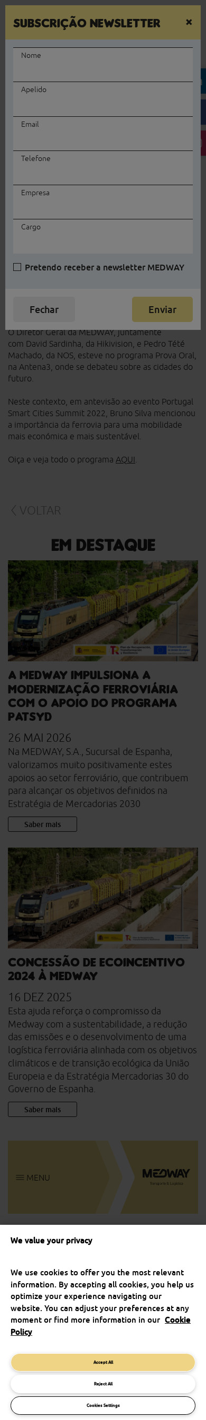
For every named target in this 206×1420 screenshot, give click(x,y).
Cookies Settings (103, 1405)
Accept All (103, 1362)
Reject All (103, 1383)
